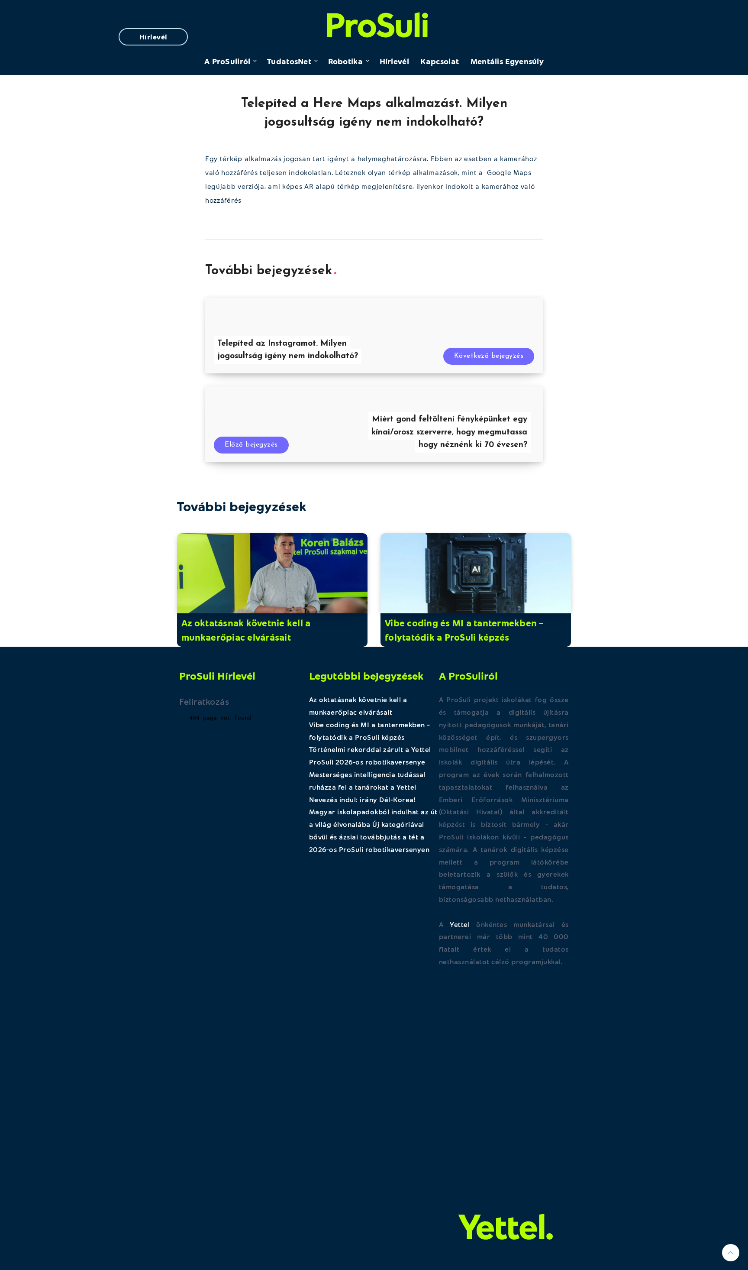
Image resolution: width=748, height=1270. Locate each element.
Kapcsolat (439, 61)
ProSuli (374, 23)
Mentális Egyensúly (507, 61)
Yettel (460, 924)
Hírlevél (153, 36)
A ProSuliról (227, 61)
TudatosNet (289, 61)
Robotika (345, 61)
